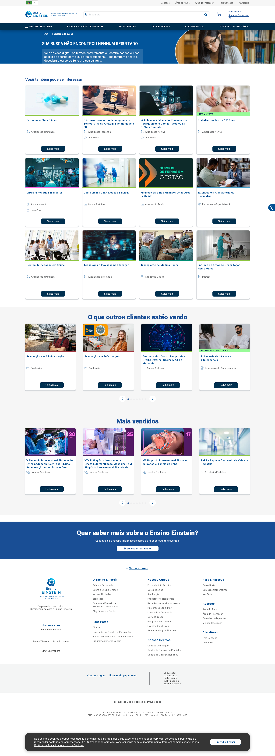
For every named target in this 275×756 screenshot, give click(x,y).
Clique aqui (170, 673)
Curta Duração (155, 617)
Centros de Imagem (158, 645)
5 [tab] (140, 399)
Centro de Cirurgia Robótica (163, 654)
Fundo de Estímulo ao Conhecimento (113, 636)
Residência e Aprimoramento (164, 603)
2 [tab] (131, 399)
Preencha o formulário (137, 548)
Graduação (153, 594)
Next (152, 399)
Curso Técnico (155, 590)
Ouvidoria (244, 3)
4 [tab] (137, 399)
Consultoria (209, 585)
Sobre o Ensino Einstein (106, 590)
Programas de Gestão (160, 621)
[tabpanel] (50, 357)
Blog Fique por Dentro (104, 611)
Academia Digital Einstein (162, 630)
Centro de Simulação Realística (165, 650)
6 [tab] (142, 399)
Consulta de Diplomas (215, 618)
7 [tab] (145, 399)
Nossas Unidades (102, 594)
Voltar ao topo (138, 568)
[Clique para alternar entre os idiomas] (31, 2)
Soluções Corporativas (215, 590)
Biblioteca (98, 599)
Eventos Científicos (158, 626)
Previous (122, 399)
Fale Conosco (226, 3)
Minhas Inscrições (212, 623)
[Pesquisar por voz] (86, 14)
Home (45, 34)
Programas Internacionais (107, 641)
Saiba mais (53, 148)
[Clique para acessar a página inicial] (51, 18)
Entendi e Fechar (225, 742)
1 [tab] (128, 399)
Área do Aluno (182, 3)
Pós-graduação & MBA (160, 608)
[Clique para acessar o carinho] (219, 14)
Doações (165, 3)
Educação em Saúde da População (112, 632)
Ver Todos (208, 594)
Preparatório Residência (161, 599)
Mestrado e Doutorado (160, 612)
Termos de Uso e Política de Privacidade (137, 702)
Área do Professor (204, 3)
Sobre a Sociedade (103, 585)
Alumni (96, 627)
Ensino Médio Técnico (159, 585)
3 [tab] (134, 399)
